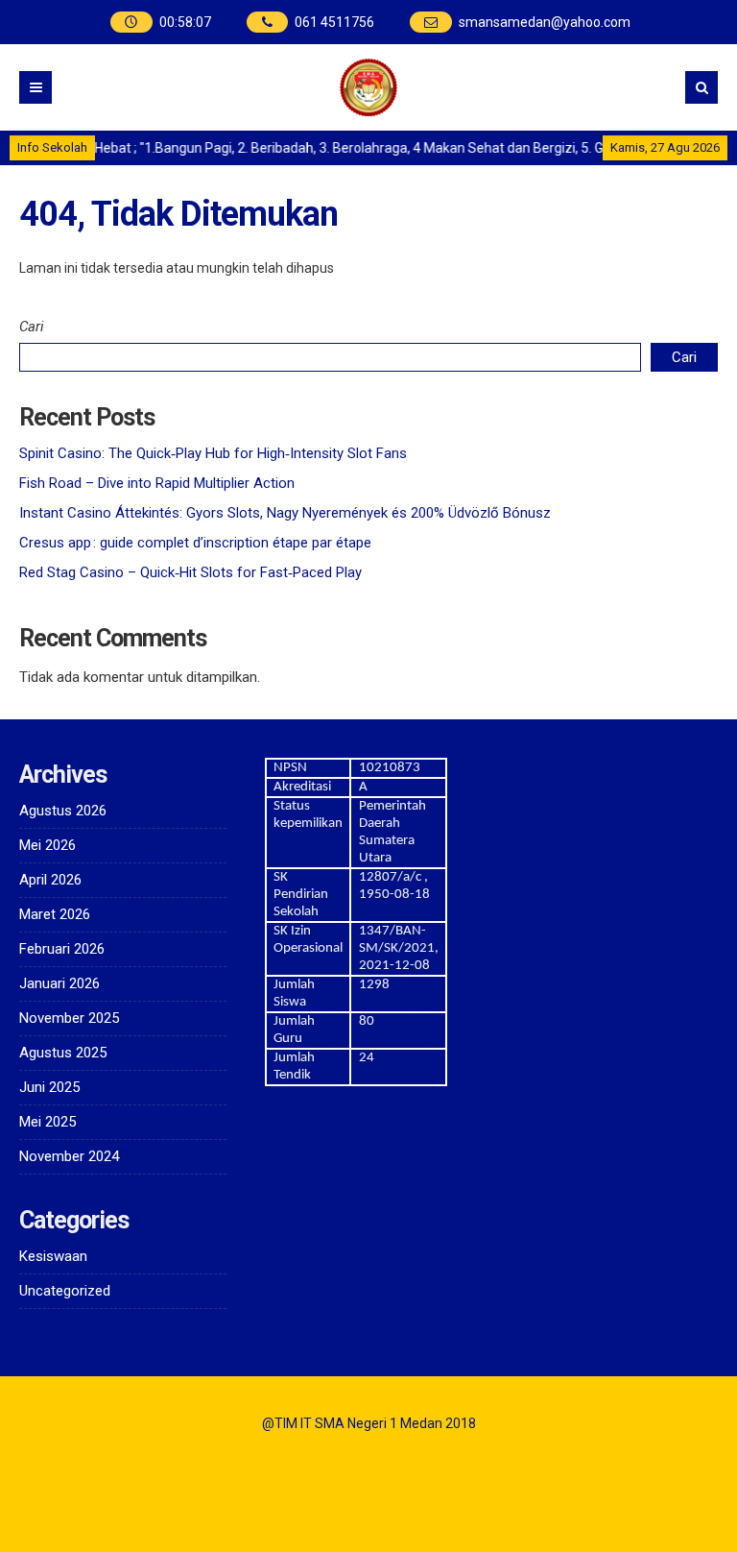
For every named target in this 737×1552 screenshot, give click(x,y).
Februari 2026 (62, 949)
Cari (31, 326)
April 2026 (50, 879)
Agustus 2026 (63, 810)
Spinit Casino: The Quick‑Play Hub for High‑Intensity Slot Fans (213, 453)
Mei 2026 (47, 845)
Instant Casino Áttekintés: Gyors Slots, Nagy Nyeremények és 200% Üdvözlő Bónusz (285, 512)
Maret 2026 (54, 914)
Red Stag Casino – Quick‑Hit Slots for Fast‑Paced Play (190, 572)
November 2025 (69, 1018)
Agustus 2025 (63, 1052)
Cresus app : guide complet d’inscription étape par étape (195, 542)
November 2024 (69, 1156)
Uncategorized (64, 1290)
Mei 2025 (47, 1121)
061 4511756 (334, 22)
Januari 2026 (59, 983)
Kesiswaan (53, 1256)
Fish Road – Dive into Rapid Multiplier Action (157, 483)
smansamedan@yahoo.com (544, 22)
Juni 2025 (49, 1087)
